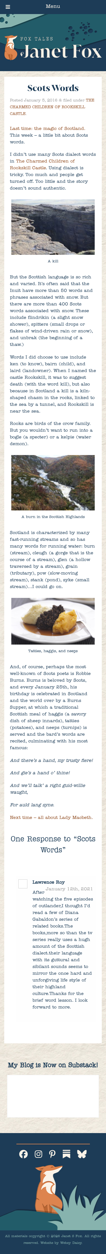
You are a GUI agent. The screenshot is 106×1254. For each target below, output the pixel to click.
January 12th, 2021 (69, 889)
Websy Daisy (70, 1243)
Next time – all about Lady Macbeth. (51, 818)
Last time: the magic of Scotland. (47, 129)
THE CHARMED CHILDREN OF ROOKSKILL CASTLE (52, 107)
